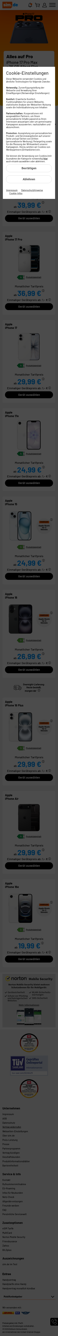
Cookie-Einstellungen (27, 73)
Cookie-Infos (15, 193)
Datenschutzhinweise (32, 190)
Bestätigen (29, 168)
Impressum (12, 190)
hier (46, 158)
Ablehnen (29, 179)
